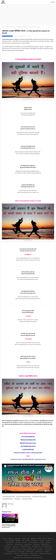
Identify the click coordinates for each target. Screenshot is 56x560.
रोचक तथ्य (44, 538)
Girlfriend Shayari (7, 546)
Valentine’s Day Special (32, 542)
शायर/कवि (39, 538)
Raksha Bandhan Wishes (26, 546)
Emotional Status (47, 548)
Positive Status (17, 498)
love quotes (7, 549)
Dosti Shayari (29, 548)
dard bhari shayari (24, 553)
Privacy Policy (17, 538)
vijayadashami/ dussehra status (45, 553)
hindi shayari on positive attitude (39, 496)
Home (3, 26)
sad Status (24, 542)
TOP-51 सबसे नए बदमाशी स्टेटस (28, 436)
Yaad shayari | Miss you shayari (28, 549)
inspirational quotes (45, 544)
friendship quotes (29, 551)
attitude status (10, 544)
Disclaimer (24, 538)
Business (35, 548)
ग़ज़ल (23, 540)
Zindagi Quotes (16, 546)
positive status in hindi (27, 498)
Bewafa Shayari (21, 551)
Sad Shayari (41, 540)
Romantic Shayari (27, 544)
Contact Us (10, 538)
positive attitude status (7, 498)
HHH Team (15, 36)
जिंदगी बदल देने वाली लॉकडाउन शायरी (28, 440)
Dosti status (22, 548)
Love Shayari (18, 542)
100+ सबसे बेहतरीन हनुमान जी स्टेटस (28, 446)
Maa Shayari (16, 553)
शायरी (28, 538)
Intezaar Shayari (40, 549)
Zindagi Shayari (36, 544)
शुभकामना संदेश (11, 540)
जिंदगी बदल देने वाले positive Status (28, 443)
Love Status (41, 542)
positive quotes (16, 548)
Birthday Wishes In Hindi (47, 546)
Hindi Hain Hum (20, 557)
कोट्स (6, 540)
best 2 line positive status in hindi (23, 496)
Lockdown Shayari (38, 551)
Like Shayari (46, 551)
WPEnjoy (30, 557)
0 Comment (29, 36)
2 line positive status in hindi (9, 496)
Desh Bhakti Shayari (10, 542)
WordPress (40, 557)
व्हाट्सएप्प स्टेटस (33, 538)
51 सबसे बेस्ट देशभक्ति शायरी (28, 449)
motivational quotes (18, 544)
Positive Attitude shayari (11, 26)
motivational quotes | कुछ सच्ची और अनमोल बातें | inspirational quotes (28, 459)
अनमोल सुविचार (18, 540)
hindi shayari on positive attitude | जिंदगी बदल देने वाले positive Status (8, 526)
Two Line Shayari (34, 540)
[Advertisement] (28, 14)
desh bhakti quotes (36, 546)
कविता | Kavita (50, 538)
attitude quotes (8, 548)
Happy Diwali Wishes (35, 555)
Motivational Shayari (8, 553)
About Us (5, 538)
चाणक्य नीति (27, 540)
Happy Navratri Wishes (16, 549)
